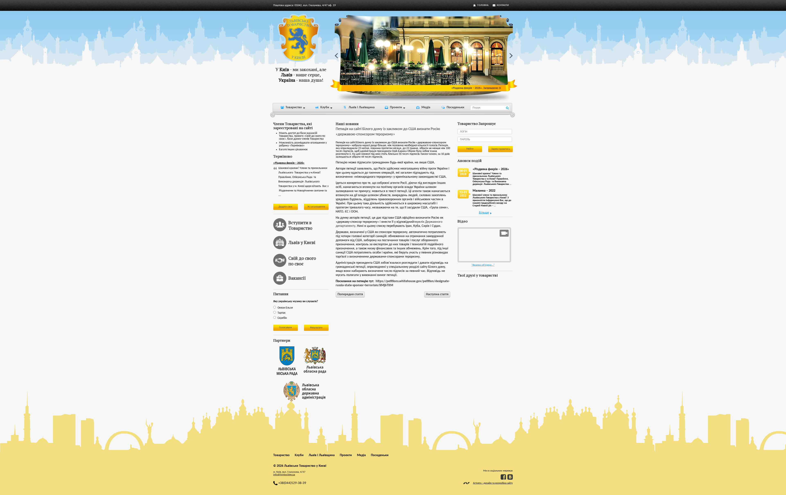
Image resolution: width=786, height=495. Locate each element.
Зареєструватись (500, 149)
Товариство (294, 107)
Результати (316, 327)
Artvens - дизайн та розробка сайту (493, 483)
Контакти (503, 5)
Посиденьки (455, 107)
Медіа (425, 107)
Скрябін (282, 318)
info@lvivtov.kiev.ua (284, 474)
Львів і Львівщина (362, 107)
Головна (483, 5)
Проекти (396, 107)
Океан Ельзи (285, 307)
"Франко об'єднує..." (483, 265)
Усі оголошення (316, 206)
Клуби (324, 107)
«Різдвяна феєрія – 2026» (289, 163)
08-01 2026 (463, 172)
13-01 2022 (463, 194)
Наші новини (347, 123)
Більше (484, 212)
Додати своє (285, 206)
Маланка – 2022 (484, 190)
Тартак (282, 312)
